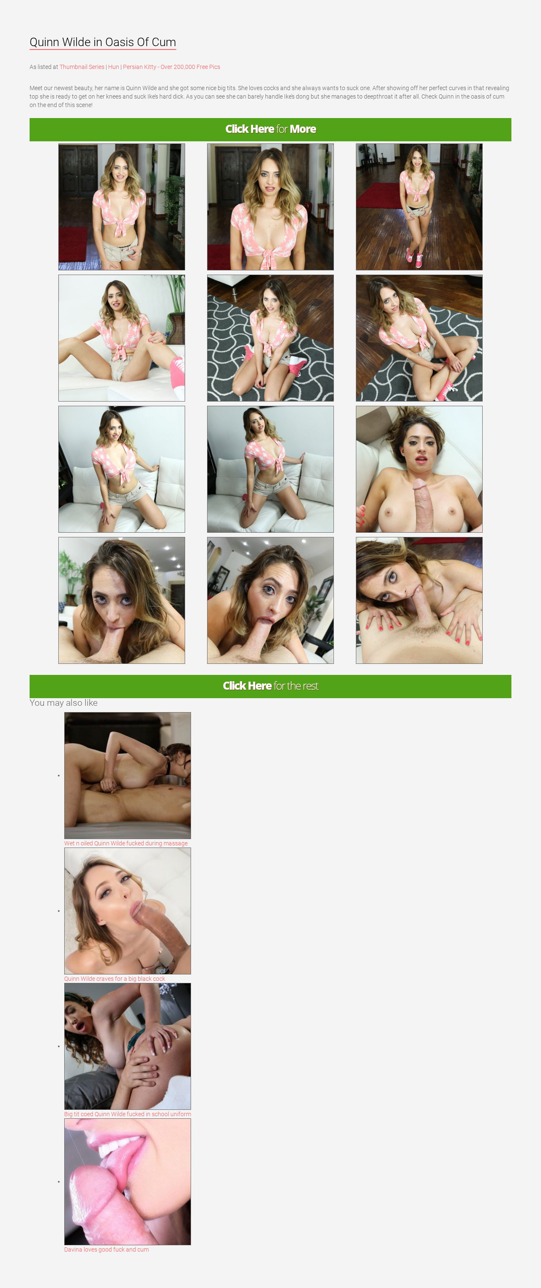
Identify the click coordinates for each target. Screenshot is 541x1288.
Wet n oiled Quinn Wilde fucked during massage (126, 843)
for (270, 128)
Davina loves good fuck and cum (106, 1249)
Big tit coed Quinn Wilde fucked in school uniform (127, 1114)
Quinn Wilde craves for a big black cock (114, 978)
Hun (113, 66)
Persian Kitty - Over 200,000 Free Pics (171, 66)
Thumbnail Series (82, 66)
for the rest (270, 685)
